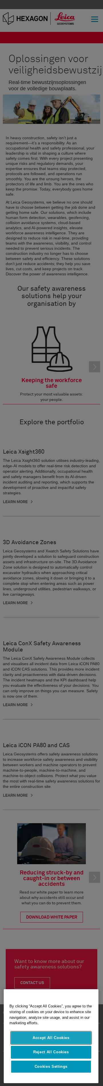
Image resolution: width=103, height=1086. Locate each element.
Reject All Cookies (51, 1052)
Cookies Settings (51, 1066)
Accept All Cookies (51, 1038)
